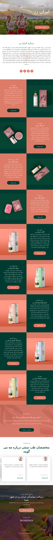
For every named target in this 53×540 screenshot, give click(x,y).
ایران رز (41, 6)
